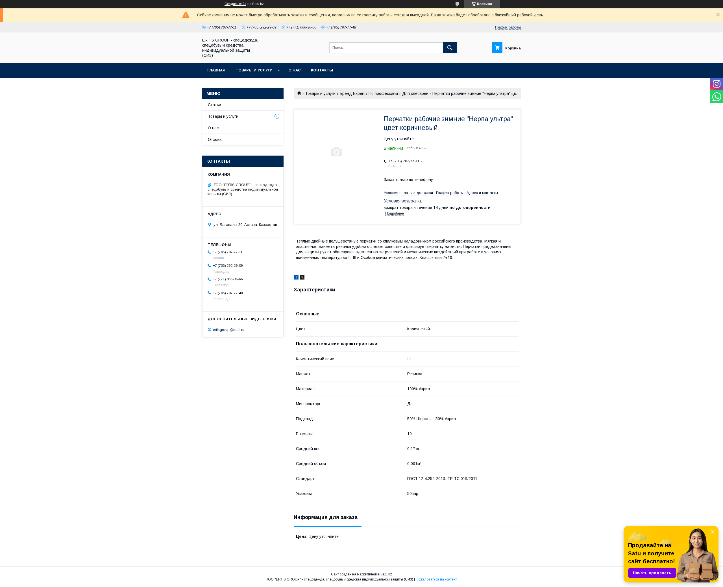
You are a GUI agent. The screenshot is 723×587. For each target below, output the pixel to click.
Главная (216, 70)
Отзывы (215, 139)
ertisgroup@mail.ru (228, 329)
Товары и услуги (254, 70)
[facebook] (296, 278)
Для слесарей (415, 93)
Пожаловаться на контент (436, 579)
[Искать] (450, 47)
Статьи (214, 104)
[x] (302, 278)
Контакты (322, 70)
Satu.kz (386, 574)
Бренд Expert (352, 93)
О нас (294, 70)
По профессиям (383, 93)
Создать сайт (235, 4)
